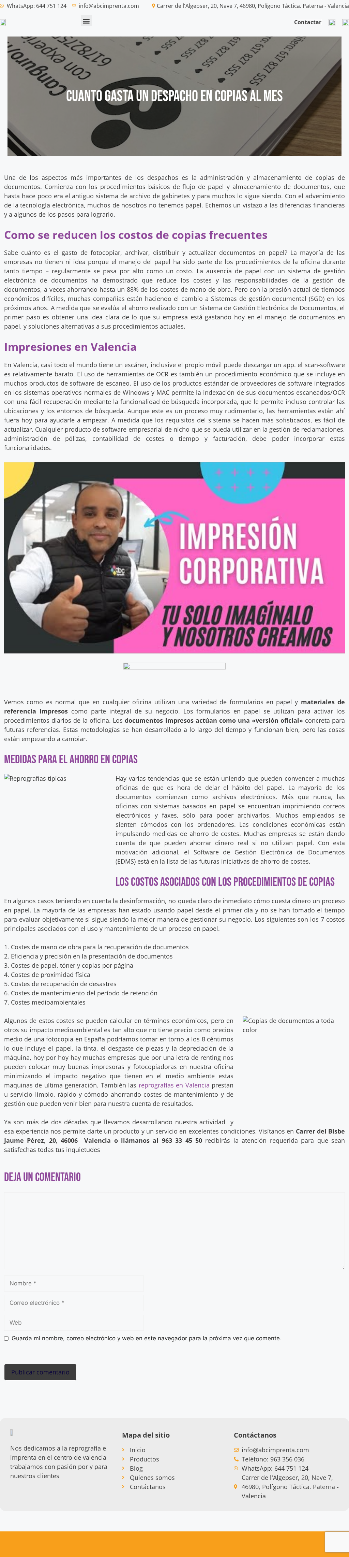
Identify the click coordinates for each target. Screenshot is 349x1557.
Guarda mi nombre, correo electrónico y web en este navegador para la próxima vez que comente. (147, 1338)
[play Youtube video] (174, 557)
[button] (86, 20)
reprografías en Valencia (174, 1085)
